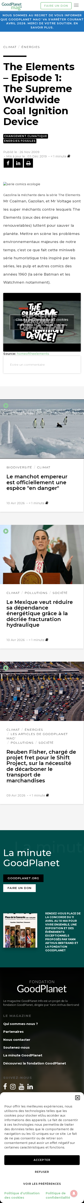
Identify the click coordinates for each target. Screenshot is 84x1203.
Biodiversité (19, 467)
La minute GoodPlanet (22, 1055)
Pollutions (36, 593)
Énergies (30, 47)
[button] (77, 1098)
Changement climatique (25, 136)
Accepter (42, 1160)
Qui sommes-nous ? (20, 1024)
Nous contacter (16, 1040)
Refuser (42, 1171)
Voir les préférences (42, 1183)
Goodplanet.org (23, 878)
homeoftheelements (33, 354)
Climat (9, 47)
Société (60, 593)
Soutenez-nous (16, 1047)
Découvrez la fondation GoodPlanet (34, 1063)
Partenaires (13, 1031)
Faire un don (56, 5)
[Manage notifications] (73, 1193)
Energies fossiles (20, 140)
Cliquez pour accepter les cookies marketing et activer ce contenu (42, 322)
